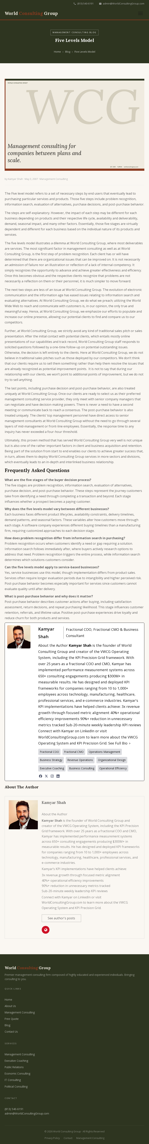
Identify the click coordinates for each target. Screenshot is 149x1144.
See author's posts (61, 918)
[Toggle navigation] (140, 13)
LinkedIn (87, 731)
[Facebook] (40, 776)
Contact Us (11, 1031)
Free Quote (12, 1019)
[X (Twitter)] (46, 776)
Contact (68, 1138)
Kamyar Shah (15, 179)
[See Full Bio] (129, 743)
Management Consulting (54, 179)
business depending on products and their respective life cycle (50, 218)
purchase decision (55, 388)
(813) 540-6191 (85, 3)
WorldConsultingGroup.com (61, 737)
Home (57, 51)
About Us (10, 1006)
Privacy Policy (52, 1138)
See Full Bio (117, 743)
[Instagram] (52, 776)
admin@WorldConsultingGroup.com (123, 3)
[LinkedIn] (58, 776)
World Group (31, 13)
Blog (67, 51)
